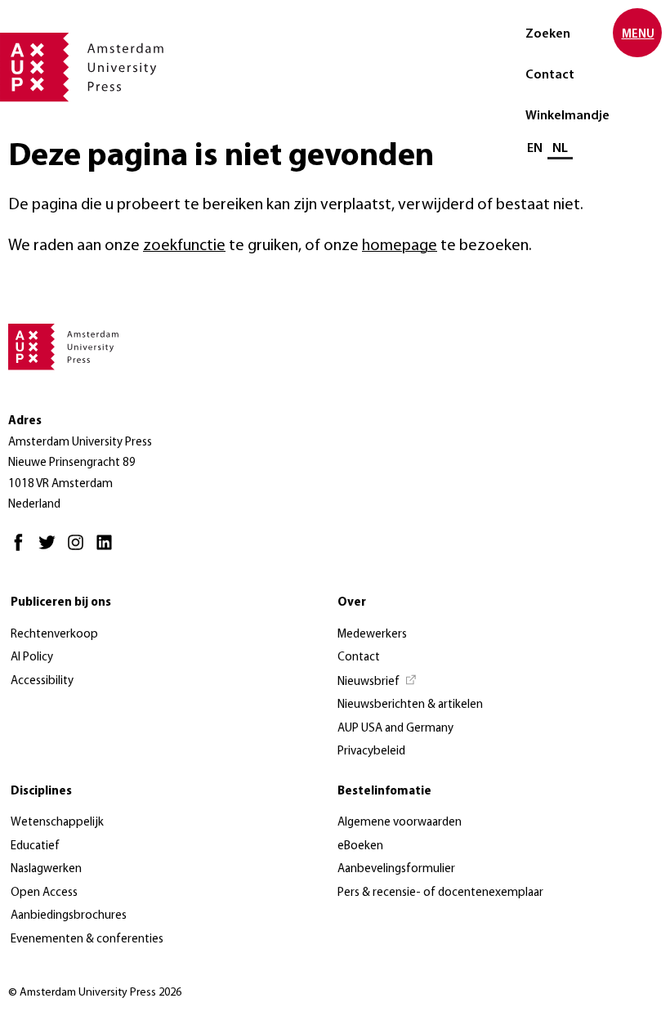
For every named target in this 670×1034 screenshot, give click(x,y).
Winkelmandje (567, 116)
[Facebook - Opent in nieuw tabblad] (22, 550)
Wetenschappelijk (57, 823)
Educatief (35, 846)
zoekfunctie (184, 246)
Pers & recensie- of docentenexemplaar (440, 893)
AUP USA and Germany (395, 729)
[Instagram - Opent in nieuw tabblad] (79, 550)
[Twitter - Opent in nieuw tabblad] (51, 550)
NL (560, 148)
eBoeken (360, 846)
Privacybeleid (371, 751)
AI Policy (32, 657)
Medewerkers (372, 635)
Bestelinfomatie (384, 792)
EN (535, 148)
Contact (549, 75)
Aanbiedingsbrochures (69, 916)
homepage (399, 246)
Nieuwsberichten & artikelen (410, 705)
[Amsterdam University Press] (81, 68)
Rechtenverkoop (54, 635)
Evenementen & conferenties (87, 939)
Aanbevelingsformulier (396, 869)
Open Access (44, 893)
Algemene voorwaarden (399, 823)
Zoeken (547, 34)
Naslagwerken (46, 869)
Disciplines (41, 792)
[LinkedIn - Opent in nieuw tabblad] (108, 550)
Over (351, 603)
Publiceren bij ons (61, 603)
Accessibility (42, 681)
